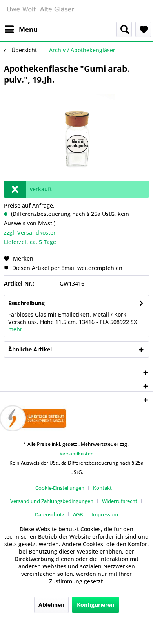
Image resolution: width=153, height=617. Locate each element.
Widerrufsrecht (119, 501)
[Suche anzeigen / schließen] (124, 29)
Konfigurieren (95, 604)
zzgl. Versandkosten (30, 232)
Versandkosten (77, 453)
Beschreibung (26, 303)
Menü (28, 29)
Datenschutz (49, 514)
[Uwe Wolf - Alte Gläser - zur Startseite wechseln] (40, 11)
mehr (15, 329)
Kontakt (102, 487)
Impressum (104, 514)
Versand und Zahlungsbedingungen (51, 501)
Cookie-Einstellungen (59, 487)
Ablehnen (51, 604)
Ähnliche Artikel (30, 349)
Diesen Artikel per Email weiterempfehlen (66, 267)
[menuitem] (21, 29)
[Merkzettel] (143, 29)
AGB (78, 514)
